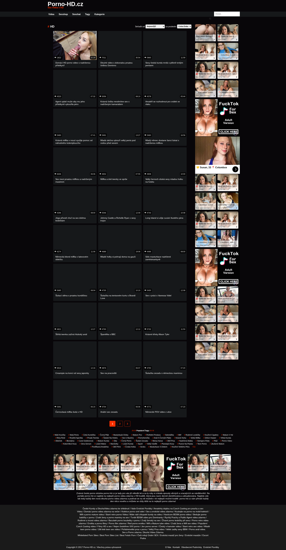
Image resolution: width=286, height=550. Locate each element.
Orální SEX (153, 535)
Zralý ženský (147, 520)
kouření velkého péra (179, 447)
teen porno (201, 444)
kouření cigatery (210, 435)
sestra (142, 447)
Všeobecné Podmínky (191, 547)
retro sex (192, 526)
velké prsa (134, 529)
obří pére (116, 447)
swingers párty (202, 441)
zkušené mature (217, 444)
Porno (131, 532)
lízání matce (100, 444)
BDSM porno (179, 514)
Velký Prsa (154, 529)
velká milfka (194, 438)
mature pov (136, 435)
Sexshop (63, 14)
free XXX (129, 526)
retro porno (116, 514)
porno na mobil (193, 511)
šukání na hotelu (110, 438)
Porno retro (197, 520)
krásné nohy (180, 438)
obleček (58, 441)
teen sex (110, 529)
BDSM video (142, 517)
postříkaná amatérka (99, 447)
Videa (51, 14)
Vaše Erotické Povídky (141, 508)
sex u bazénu (127, 438)
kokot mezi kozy (69, 444)
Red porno (133, 523)
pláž (214, 441)
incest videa (93, 520)
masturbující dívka (120, 435)
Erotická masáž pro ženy (171, 535)
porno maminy (115, 517)
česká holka (130, 447)
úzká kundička (88, 435)
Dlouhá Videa (149, 532)
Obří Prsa (170, 441)
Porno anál (194, 529)
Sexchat (76, 14)
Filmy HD (101, 526)
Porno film (113, 523)
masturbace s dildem (157, 447)
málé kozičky (59, 435)
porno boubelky (124, 520)
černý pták (103, 435)
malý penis (73, 435)
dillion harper (209, 438)
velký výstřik (151, 444)
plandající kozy (167, 444)
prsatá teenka (92, 438)
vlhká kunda (225, 438)
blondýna (69, 441)
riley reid (60, 438)
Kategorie (99, 14)
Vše (194, 447)
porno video (226, 441)
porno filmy (102, 523)
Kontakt (176, 547)
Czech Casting (180, 508)
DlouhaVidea (104, 508)
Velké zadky (171, 529)
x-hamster (170, 526)
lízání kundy (127, 444)
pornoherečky (143, 438)
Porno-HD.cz (65, 6)
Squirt (139, 444)
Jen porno (146, 526)
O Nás (168, 547)
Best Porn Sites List (109, 535)
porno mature (91, 514)
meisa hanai (157, 441)
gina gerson (85, 444)
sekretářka (169, 435)
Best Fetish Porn (128, 535)
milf (179, 435)
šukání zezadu (141, 441)
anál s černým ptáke (162, 438)
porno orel (134, 511)
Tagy (87, 14)
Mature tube (158, 523)
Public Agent (186, 517)
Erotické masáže (193, 535)
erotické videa (158, 511)
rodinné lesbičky (192, 435)
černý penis (125, 441)
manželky (113, 444)
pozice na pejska (185, 444)
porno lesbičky (175, 520)
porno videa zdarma (101, 511)
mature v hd (227, 435)
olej (114, 441)
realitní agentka (75, 438)
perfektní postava (153, 435)
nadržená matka (185, 441)
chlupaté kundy (146, 514)
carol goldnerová (85, 441)
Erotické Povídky (211, 547)
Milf (185, 523)
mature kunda (102, 441)
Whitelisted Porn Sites (88, 535)
